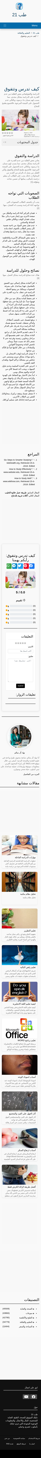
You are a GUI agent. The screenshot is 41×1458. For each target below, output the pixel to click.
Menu (34, 25)
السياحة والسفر (25, 1326)
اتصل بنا (32, 1444)
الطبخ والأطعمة (25, 1318)
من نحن (7, 1438)
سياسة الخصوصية (19, 1438)
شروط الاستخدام (34, 1438)
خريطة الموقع (21, 1444)
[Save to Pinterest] (26, 566)
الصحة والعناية (26, 1309)
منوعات (29, 1313)
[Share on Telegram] (14, 566)
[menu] (5, 25)
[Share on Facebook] (32, 566)
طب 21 (36, 33)
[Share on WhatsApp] (9, 566)
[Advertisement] (20, 62)
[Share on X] (20, 566)
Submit (20, 686)
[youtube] (26, 1396)
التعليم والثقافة (26, 1322)
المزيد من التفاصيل (31, 774)
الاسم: (30, 646)
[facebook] (33, 1396)
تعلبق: (30, 656)
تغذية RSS (9, 1444)
